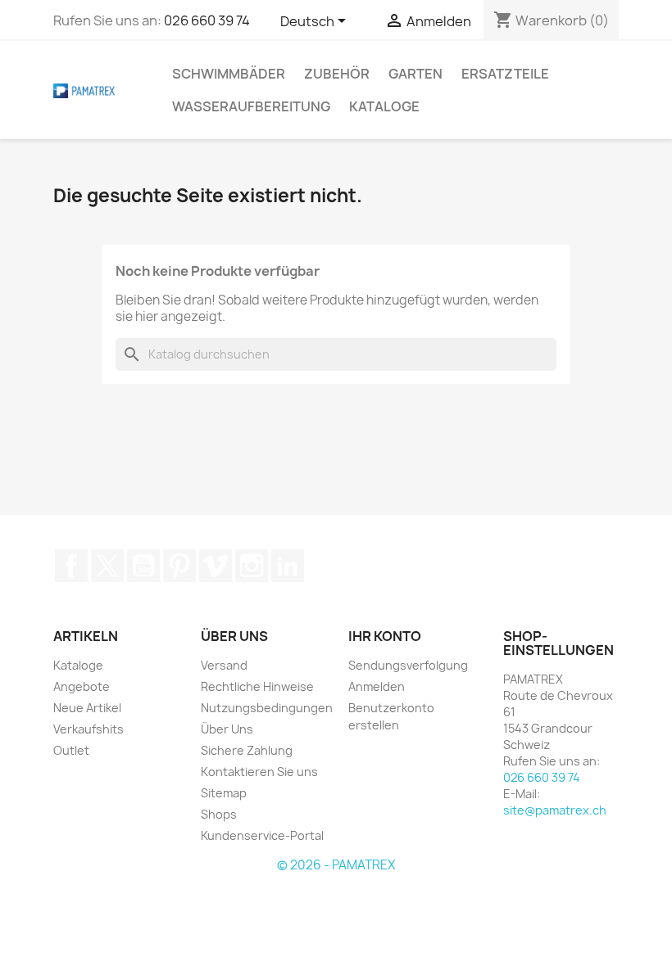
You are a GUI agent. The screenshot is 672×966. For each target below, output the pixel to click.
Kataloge (384, 106)
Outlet (71, 750)
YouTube (143, 565)
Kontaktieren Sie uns (259, 771)
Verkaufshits (88, 729)
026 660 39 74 (207, 20)
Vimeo (215, 565)
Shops (219, 814)
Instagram (251, 565)
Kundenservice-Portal (262, 835)
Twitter (107, 565)
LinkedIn (287, 565)
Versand (224, 665)
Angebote (81, 686)
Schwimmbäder (228, 74)
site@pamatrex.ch (554, 810)
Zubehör (337, 74)
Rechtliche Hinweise (257, 686)
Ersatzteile (505, 74)
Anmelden (376, 686)
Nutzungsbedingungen (267, 707)
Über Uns (227, 729)
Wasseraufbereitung (251, 106)
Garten (415, 74)
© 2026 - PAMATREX (336, 864)
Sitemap (224, 793)
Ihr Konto (384, 636)
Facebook (71, 565)
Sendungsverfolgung (408, 665)
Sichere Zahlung (247, 750)
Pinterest (179, 565)
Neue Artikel (87, 707)
